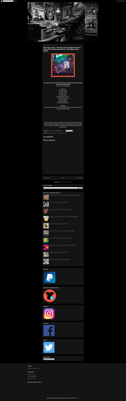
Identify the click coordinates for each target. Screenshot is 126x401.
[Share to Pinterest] (72, 131)
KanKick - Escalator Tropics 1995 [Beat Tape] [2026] (62, 231)
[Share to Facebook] (70, 131)
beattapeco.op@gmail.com (34, 368)
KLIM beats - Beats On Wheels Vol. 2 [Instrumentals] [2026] (64, 216)
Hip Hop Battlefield (32, 376)
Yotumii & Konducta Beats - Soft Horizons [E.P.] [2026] (62, 245)
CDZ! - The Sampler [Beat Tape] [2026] (59, 202)
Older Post (79, 177)
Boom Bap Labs (31, 374)
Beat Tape (49, 133)
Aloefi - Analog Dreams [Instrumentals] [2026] (60, 238)
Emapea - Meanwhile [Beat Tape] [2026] (59, 223)
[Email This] (66, 131)
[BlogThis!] (68, 131)
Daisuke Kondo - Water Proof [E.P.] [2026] (59, 259)
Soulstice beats (63, 133)
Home (63, 177)
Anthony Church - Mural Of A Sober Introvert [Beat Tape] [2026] (64, 195)
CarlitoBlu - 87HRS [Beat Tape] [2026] (58, 252)
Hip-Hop (54, 133)
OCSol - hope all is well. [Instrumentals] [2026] (60, 209)
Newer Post (46, 177)
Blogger (77, 398)
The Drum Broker (32, 378)
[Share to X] (69, 131)
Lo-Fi (58, 133)
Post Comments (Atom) (66, 182)
